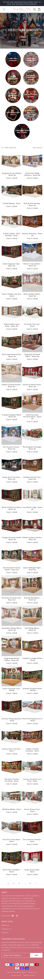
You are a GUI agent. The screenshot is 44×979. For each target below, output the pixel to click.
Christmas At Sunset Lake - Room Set (12, 599)
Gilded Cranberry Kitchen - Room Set (32, 538)
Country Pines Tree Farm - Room (12, 750)
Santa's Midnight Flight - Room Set (32, 569)
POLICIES (5, 933)
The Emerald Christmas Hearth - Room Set (11, 569)
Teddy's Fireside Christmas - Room (32, 750)
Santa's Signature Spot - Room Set (12, 265)
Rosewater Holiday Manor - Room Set (11, 629)
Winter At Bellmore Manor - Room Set (12, 508)
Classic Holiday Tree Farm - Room (11, 295)
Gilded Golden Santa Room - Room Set (11, 325)
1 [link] (8, 883)
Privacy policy (16, 975)
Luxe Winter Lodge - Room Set (32, 508)
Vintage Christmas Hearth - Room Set (11, 538)
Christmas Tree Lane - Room (32, 325)
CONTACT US (6, 929)
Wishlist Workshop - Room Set (32, 234)
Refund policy (32, 972)
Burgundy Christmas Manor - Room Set (32, 355)
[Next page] (36, 883)
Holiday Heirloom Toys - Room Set (32, 478)
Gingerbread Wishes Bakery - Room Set (11, 659)
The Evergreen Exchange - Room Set (32, 448)
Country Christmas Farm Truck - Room (32, 780)
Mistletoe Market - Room (11, 809)
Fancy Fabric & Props (18, 972)
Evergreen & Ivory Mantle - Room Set (11, 174)
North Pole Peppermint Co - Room (32, 720)
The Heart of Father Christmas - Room (11, 780)
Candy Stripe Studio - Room (32, 871)
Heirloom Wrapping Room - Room (12, 720)
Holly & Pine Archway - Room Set (32, 204)
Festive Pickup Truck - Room (32, 810)
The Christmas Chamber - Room (32, 840)
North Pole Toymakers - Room (12, 871)
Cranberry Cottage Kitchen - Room (32, 659)
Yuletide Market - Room (12, 203)
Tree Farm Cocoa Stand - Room (11, 840)
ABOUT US (5, 925)
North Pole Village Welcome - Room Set (32, 174)
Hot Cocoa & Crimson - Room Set (11, 448)
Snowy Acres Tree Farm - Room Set (11, 478)
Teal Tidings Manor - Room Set (32, 629)
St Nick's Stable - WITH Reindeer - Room (11, 234)
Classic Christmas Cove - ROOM (11, 690)
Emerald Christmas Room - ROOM (32, 690)
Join (36, 955)
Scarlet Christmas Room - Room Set (32, 386)
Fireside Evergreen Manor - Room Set (11, 416)
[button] (4, 9)
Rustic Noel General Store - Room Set (11, 355)
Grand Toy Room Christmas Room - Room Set (32, 417)
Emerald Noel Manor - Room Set (32, 599)
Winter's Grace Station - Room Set (32, 265)
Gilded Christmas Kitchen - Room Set (12, 386)
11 (30, 883)
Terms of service (29, 975)
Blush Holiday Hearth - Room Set (32, 295)
